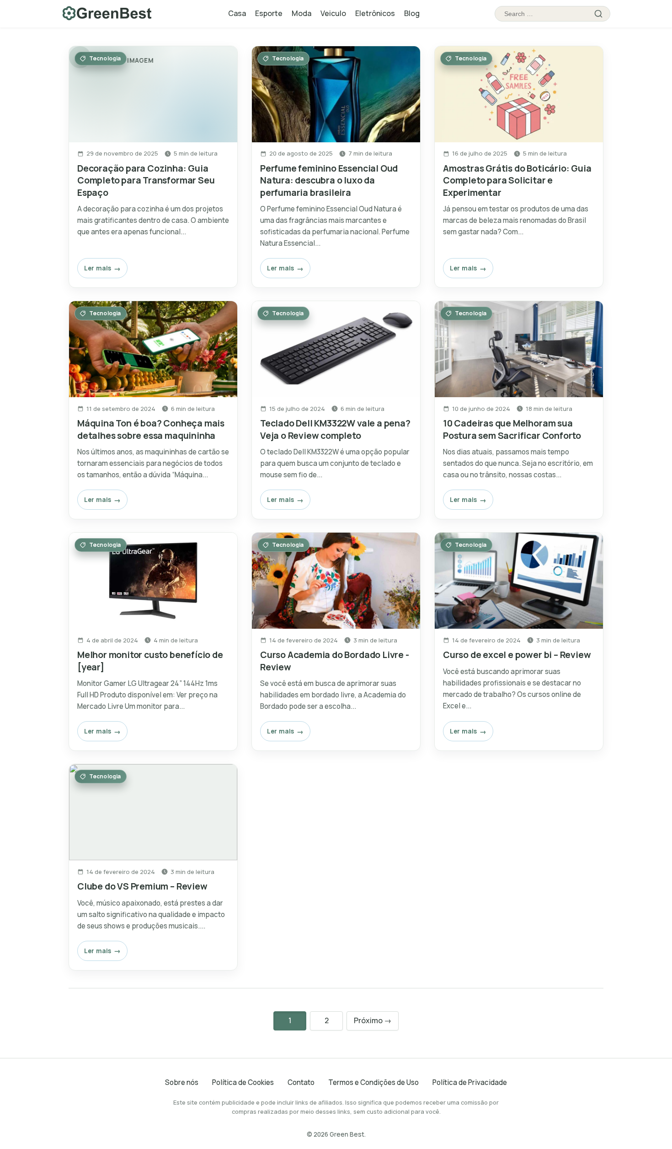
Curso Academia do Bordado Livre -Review (334, 660)
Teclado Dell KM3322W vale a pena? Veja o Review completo (335, 429)
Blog (412, 13)
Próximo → (372, 1020)
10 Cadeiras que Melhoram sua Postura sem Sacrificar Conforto (512, 429)
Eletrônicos (375, 13)
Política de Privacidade (469, 1082)
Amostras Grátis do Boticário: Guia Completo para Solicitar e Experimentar (517, 180)
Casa (237, 13)
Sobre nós (181, 1082)
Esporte (269, 13)
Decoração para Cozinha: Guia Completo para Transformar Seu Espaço (145, 180)
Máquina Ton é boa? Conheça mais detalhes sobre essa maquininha (150, 429)
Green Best (347, 1134)
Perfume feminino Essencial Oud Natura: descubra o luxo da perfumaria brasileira (329, 180)
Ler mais (97, 268)
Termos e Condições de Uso (373, 1082)
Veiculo (333, 13)
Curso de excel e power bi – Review (517, 654)
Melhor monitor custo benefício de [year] (150, 660)
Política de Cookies (243, 1082)
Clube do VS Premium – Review (142, 886)
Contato (301, 1082)
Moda (301, 13)
